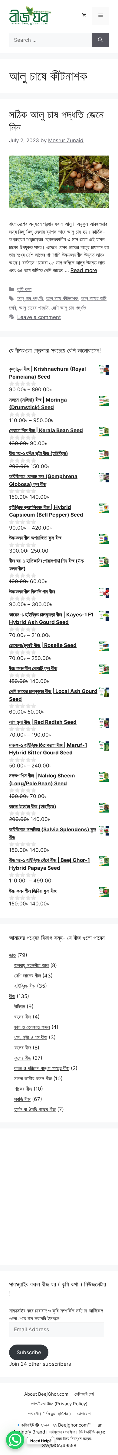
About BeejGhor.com (46, 1394)
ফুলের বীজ (22, 1058)
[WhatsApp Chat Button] (15, 1440)
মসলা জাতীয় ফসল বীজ (33, 1079)
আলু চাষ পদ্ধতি (30, 298)
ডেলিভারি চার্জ (84, 1394)
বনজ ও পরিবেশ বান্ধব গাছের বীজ (41, 1068)
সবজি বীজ (22, 1099)
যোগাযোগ (83, 1414)
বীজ (12, 996)
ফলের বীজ (22, 1048)
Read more (83, 270)
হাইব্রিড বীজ (24, 986)
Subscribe (29, 1352)
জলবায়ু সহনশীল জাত (31, 965)
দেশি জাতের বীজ (27, 976)
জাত (12, 955)
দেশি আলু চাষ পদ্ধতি (68, 308)
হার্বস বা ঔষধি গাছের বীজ (35, 1109)
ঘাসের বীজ (22, 1017)
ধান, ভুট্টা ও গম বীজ (30, 1037)
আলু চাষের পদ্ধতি (33, 308)
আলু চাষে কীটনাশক (62, 298)
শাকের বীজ (23, 1089)
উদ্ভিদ (19, 1006)
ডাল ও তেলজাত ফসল (32, 1027)
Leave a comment (39, 317)
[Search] (100, 40)
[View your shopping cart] (84, 16)
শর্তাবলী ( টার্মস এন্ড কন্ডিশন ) (49, 1414)
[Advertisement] (59, 1197)
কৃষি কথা (24, 289)
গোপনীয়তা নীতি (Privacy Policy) (59, 1404)
